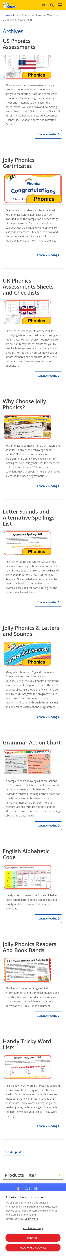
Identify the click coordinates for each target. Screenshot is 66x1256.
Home (6, 15)
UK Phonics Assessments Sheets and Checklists (28, 286)
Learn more (31, 1218)
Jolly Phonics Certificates (18, 162)
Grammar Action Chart (32, 742)
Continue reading (47, 134)
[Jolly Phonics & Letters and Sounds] (33, 653)
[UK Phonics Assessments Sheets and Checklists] (33, 312)
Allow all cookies (33, 1247)
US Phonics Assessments (19, 43)
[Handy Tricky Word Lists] (33, 1067)
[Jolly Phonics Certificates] (33, 188)
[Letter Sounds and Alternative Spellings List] (33, 543)
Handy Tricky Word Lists (27, 1044)
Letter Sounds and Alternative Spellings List (29, 517)
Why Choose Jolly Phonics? (24, 404)
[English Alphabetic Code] (33, 877)
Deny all (33, 1237)
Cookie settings (33, 1228)
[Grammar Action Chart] (33, 762)
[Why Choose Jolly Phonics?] (33, 427)
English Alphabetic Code (26, 854)
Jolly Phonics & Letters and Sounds (31, 630)
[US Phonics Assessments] (33, 66)
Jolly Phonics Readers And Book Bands (29, 947)
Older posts (14, 1152)
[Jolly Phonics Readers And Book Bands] (33, 970)
